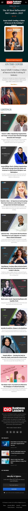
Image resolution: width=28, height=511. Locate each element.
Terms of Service (11, 507)
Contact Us (24, 505)
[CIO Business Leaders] (14, 2)
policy (18, 492)
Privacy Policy (19, 507)
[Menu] (2, 2)
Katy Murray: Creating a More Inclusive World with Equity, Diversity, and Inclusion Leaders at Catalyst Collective (14, 268)
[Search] (26, 2)
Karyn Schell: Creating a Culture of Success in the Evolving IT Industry (14, 23)
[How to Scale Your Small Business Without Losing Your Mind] (5, 461)
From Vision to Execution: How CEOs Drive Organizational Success (18, 443)
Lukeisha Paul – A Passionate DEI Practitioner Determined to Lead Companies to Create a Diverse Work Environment (14, 235)
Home (4, 505)
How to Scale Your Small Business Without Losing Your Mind (18, 461)
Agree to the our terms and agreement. (14, 492)
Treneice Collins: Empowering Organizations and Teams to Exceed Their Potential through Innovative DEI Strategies (14, 135)
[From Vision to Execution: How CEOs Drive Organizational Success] (5, 443)
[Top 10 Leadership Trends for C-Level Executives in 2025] (5, 453)
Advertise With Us (11, 505)
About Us (18, 505)
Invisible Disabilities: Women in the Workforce (14, 328)
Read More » (14, 84)
